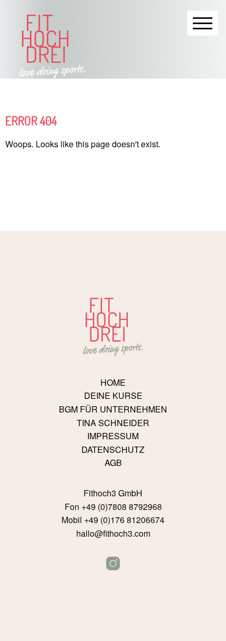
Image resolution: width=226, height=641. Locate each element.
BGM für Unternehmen (113, 409)
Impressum (113, 436)
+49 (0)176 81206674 (124, 520)
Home (113, 382)
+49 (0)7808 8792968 (121, 507)
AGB (113, 463)
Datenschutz (113, 450)
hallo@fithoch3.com (113, 533)
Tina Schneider (113, 423)
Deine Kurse (113, 396)
